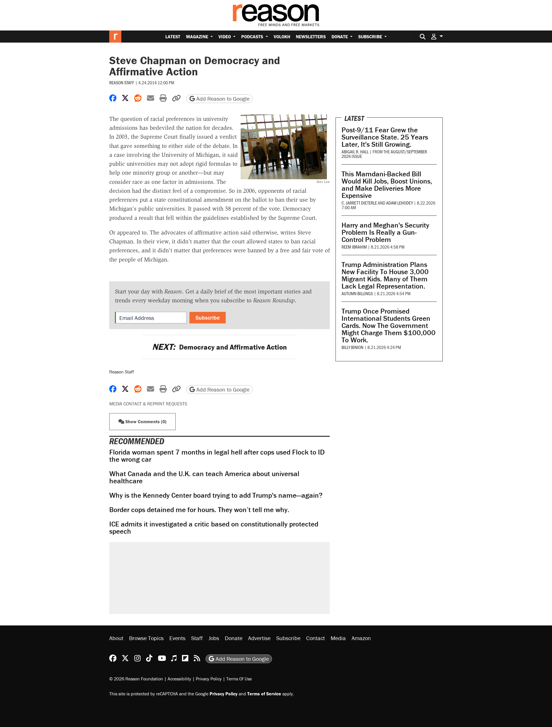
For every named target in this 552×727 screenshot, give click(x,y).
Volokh (282, 36)
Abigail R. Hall (355, 151)
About (116, 638)
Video (225, 36)
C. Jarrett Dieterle (359, 203)
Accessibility (179, 679)
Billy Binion (352, 347)
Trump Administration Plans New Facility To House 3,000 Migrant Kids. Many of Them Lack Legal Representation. (385, 275)
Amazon (361, 638)
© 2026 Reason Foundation (136, 679)
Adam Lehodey (399, 203)
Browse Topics (146, 638)
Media (338, 638)
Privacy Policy (209, 679)
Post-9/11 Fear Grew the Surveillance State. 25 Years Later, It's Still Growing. (385, 137)
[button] (437, 36)
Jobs (213, 638)
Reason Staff (121, 82)
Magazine (197, 36)
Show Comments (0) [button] (145, 421)
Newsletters (311, 36)
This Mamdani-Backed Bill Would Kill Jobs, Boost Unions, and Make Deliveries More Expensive (387, 184)
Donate (340, 36)
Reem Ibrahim (354, 247)
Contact (315, 638)
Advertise (259, 638)
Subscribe (370, 36)
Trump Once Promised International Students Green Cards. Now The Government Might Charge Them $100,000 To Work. (389, 325)
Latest (172, 36)
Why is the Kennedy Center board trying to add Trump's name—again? (216, 495)
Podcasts (252, 36)
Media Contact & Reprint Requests (148, 404)
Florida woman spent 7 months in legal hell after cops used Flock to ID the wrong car (217, 456)
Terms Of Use (239, 679)
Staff (197, 638)
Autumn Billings (357, 293)
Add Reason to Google (222, 98)
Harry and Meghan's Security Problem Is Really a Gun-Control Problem (385, 232)
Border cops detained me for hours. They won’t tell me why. (199, 509)
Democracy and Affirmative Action (219, 347)
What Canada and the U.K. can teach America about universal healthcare (204, 477)
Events (177, 638)
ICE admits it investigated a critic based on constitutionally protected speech (213, 528)
